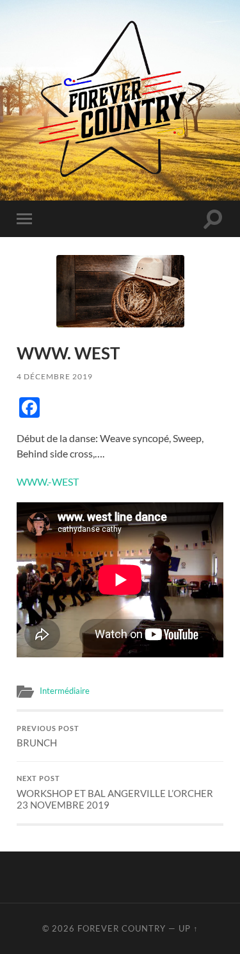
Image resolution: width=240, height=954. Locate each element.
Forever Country (121, 928)
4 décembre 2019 (55, 376)
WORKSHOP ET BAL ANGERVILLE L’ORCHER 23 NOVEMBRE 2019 (115, 792)
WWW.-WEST (48, 481)
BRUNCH (48, 737)
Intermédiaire (65, 691)
